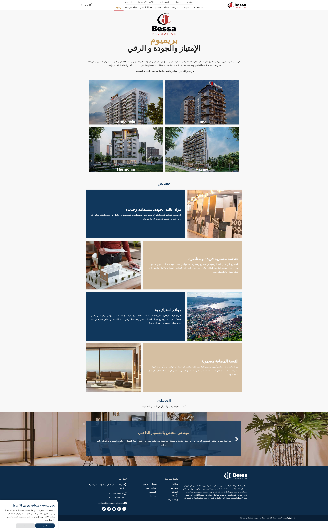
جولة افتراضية (172, 499)
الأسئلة (175, 496)
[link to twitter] (104, 509)
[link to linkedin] (109, 509)
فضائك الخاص (150, 484)
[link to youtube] (114, 509)
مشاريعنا (175, 488)
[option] (164, 436)
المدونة (153, 492)
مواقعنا (175, 484)
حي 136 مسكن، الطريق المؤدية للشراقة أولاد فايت (106, 486)
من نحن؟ (152, 496)
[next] (236, 439)
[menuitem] (190, 2)
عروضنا (175, 492)
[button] (86, 5)
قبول (45, 526)
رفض (25, 526)
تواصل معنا (151, 488)
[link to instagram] (119, 509)
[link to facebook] (124, 509)
